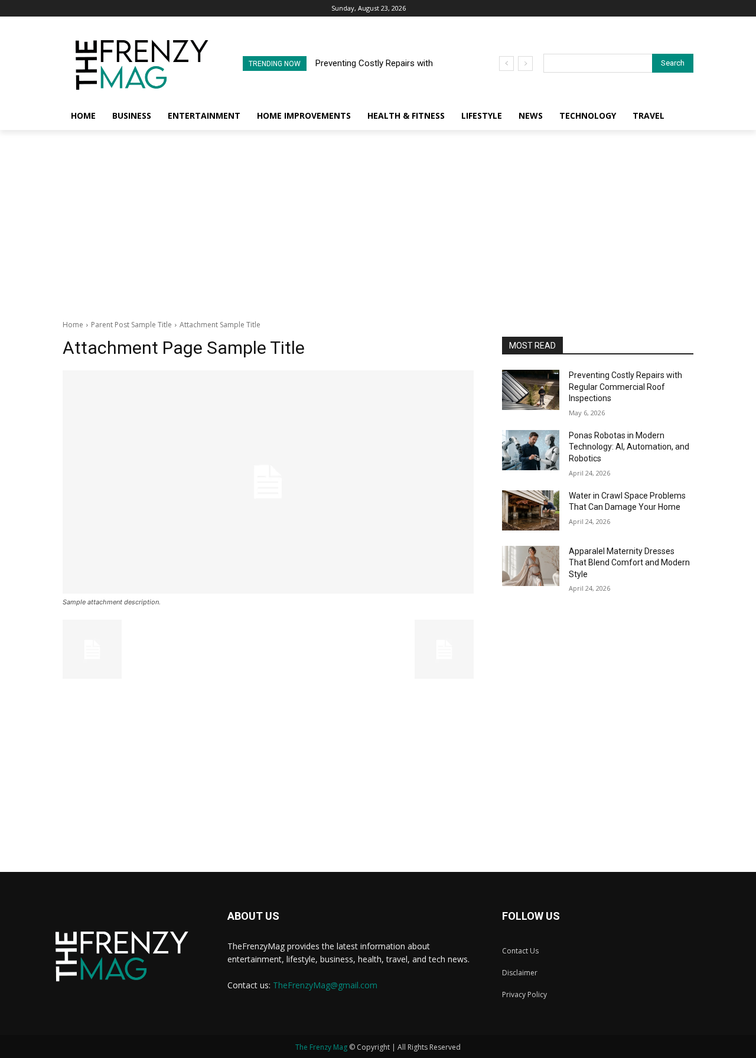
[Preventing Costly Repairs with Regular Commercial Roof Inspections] (530, 390)
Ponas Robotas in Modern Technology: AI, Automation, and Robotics (629, 447)
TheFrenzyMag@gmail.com (325, 985)
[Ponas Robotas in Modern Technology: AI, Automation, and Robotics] (530, 450)
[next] (525, 63)
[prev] (506, 63)
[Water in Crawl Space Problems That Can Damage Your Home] (530, 510)
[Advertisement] (378, 218)
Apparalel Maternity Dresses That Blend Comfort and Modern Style (629, 562)
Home (73, 325)
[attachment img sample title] (268, 482)
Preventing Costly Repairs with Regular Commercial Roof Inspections (625, 386)
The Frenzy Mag (321, 1047)
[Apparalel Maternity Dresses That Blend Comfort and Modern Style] (530, 566)
